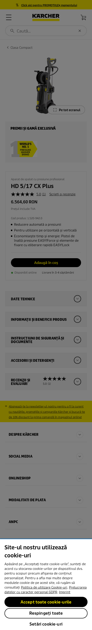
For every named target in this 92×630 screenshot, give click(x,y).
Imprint (64, 592)
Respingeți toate (46, 613)
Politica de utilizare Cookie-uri (44, 587)
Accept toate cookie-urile (46, 602)
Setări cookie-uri (46, 624)
